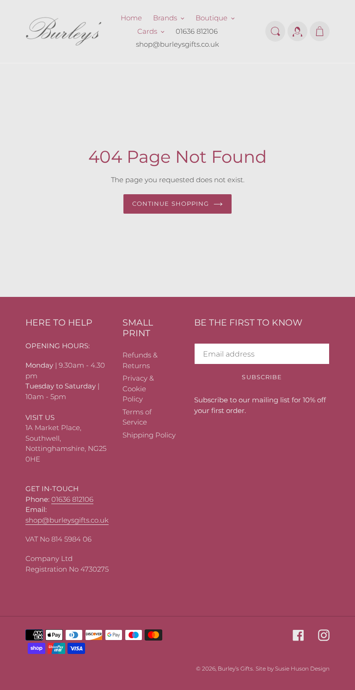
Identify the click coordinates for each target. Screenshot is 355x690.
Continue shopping (170, 203)
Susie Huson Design (302, 668)
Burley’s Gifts (235, 668)
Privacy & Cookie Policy (138, 388)
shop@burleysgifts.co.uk (67, 520)
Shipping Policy (149, 435)
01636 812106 (72, 499)
